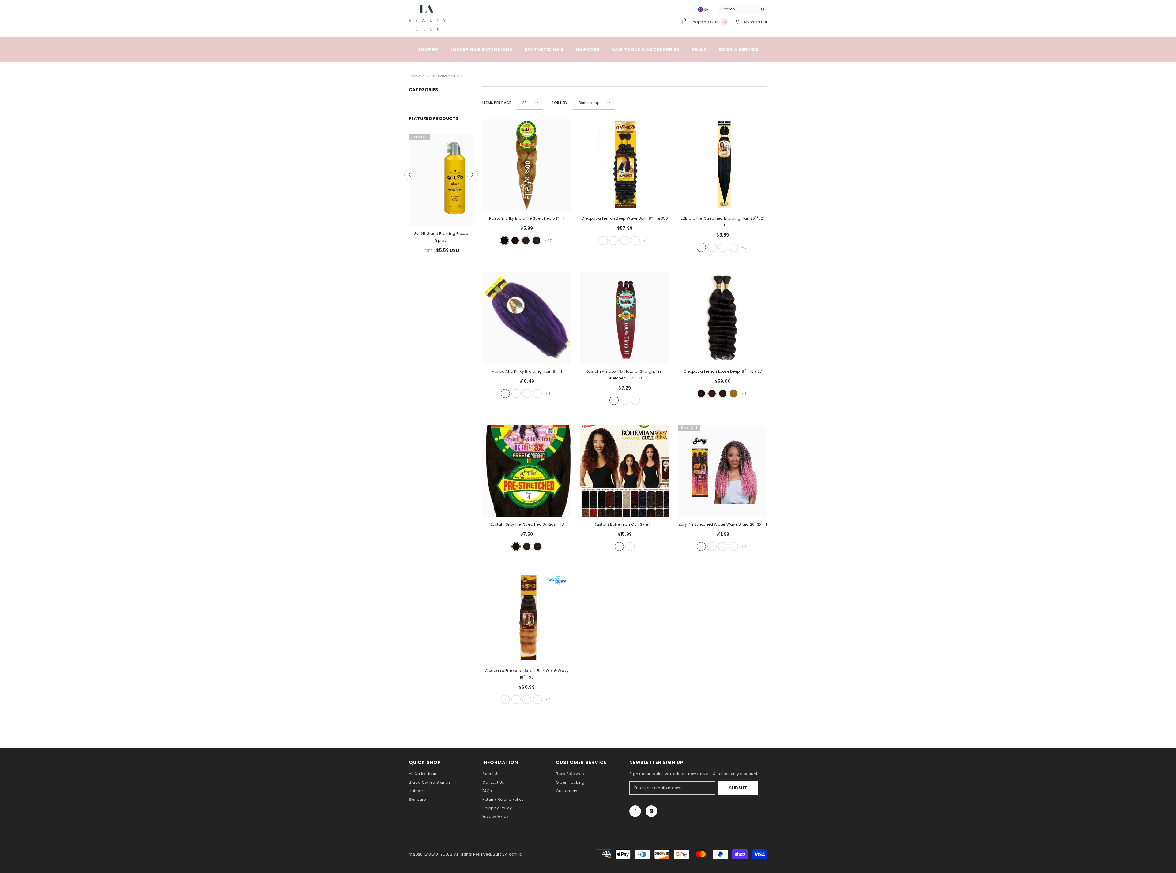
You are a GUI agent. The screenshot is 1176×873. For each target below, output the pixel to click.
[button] (409, 174)
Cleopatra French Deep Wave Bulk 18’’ (624, 218)
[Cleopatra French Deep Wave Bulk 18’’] (624, 165)
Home (414, 76)
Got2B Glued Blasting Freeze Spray (441, 237)
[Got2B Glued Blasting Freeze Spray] (441, 180)
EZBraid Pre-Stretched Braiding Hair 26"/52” (722, 222)
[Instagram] (651, 811)
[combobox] (738, 9)
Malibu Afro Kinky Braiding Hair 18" (527, 371)
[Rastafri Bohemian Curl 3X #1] (624, 471)
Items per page (496, 102)
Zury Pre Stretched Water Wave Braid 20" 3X (723, 524)
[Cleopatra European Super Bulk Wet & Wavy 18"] (526, 617)
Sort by (559, 102)
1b (515, 240)
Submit (738, 788)
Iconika (515, 854)
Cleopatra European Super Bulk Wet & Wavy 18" (527, 674)
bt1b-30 (635, 400)
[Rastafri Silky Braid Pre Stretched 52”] (526, 165)
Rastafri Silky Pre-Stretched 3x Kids (526, 524)
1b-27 (624, 240)
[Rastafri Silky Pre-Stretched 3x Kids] (526, 471)
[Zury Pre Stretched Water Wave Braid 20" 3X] (722, 471)
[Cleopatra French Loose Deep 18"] (722, 318)
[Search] (742, 9)
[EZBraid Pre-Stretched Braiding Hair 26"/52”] (722, 165)
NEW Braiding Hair (444, 76)
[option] (441, 196)
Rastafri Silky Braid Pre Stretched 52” (526, 218)
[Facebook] (635, 811)
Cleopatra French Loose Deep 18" (723, 371)
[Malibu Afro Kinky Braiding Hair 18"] (526, 318)
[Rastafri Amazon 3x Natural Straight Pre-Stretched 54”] (624, 318)
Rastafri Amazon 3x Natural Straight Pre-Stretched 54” (625, 375)
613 (635, 240)
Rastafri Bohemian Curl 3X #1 (625, 524)
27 (733, 393)
